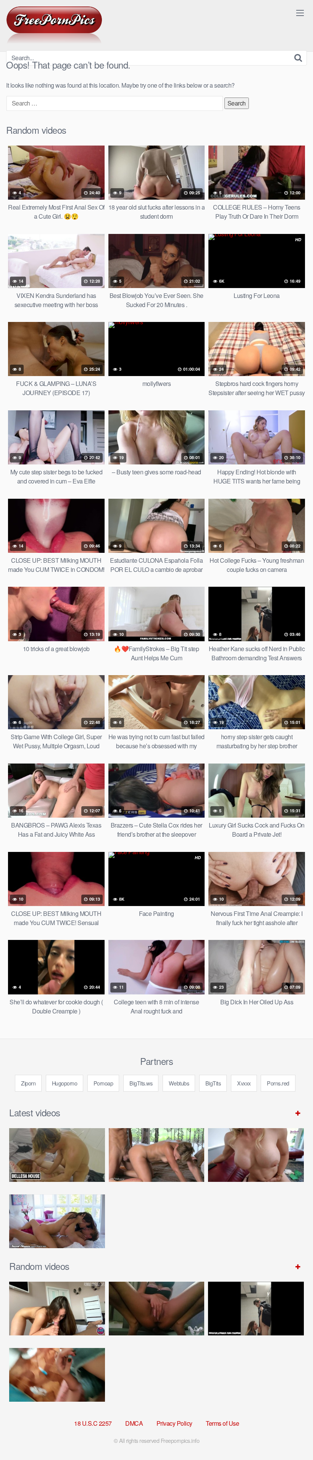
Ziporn (28, 1083)
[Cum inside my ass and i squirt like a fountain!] (157, 1308)
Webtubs (179, 1083)
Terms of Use (222, 1423)
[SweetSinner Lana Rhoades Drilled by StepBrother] (57, 1221)
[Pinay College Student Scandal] (57, 1375)
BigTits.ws (140, 1083)
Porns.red (278, 1083)
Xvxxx (244, 1083)
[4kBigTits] (54, 25)
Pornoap (103, 1083)
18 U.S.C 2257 (93, 1423)
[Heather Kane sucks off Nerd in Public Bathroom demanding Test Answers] (256, 1308)
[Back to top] (292, 1435)
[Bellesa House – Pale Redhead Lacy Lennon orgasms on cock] (57, 1155)
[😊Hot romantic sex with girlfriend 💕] (57, 1308)
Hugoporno (64, 1083)
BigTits (213, 1083)
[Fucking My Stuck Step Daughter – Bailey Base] (256, 1155)
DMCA (134, 1423)
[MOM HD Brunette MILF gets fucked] (157, 1155)
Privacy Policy (174, 1423)
